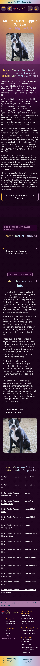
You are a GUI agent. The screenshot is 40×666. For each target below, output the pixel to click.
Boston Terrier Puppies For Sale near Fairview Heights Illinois (19, 534)
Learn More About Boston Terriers (14, 411)
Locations (21, 603)
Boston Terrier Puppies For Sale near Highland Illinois (19, 478)
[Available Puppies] (9, 8)
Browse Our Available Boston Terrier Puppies (17, 252)
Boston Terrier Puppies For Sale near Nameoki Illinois (19, 550)
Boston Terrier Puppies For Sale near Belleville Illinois (19, 566)
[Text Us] (36, 8)
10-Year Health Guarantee (26, 641)
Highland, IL (32, 603)
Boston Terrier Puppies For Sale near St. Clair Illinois (18, 542)
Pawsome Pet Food (28, 650)
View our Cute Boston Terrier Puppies (20, 196)
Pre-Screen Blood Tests (29, 647)
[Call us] (30, 8)
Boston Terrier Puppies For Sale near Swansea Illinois (19, 558)
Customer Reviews (28, 618)
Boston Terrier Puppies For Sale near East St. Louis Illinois (18, 591)
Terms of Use (27, 660)
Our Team (24, 624)
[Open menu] (3, 8)
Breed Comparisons (28, 633)
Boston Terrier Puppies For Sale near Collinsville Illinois (15, 526)
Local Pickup (25, 616)
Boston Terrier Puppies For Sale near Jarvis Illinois (18, 486)
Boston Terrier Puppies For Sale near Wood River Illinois (18, 574)
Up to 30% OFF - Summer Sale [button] (20, 2)
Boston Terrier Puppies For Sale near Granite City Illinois (18, 583)
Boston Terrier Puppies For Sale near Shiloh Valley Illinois (18, 518)
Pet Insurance (26, 644)
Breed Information (27, 630)
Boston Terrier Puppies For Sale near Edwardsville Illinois (15, 494)
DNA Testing (25, 652)
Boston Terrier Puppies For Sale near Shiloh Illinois (18, 510)
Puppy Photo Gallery (28, 621)
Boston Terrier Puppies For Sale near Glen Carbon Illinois (17, 502)
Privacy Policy (27, 662)
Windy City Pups (8, 603)
